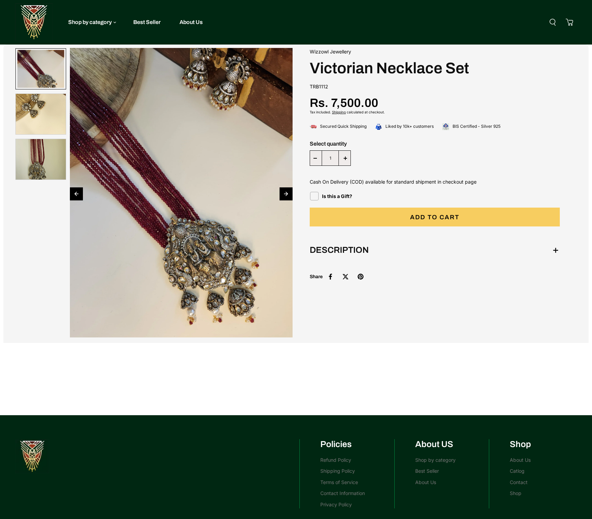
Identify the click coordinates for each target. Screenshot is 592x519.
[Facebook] (330, 276)
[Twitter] (345, 276)
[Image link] (154, 456)
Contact (519, 482)
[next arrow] (286, 193)
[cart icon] (569, 22)
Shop (515, 493)
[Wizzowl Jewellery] (34, 22)
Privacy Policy (336, 504)
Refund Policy (335, 460)
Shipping (339, 112)
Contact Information (342, 493)
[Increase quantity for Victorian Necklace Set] (345, 158)
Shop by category (90, 22)
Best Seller (147, 22)
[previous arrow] (76, 193)
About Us (191, 22)
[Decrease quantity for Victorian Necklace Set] (315, 158)
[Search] (552, 22)
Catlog (517, 471)
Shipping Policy (337, 471)
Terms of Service (339, 482)
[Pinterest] (360, 276)
